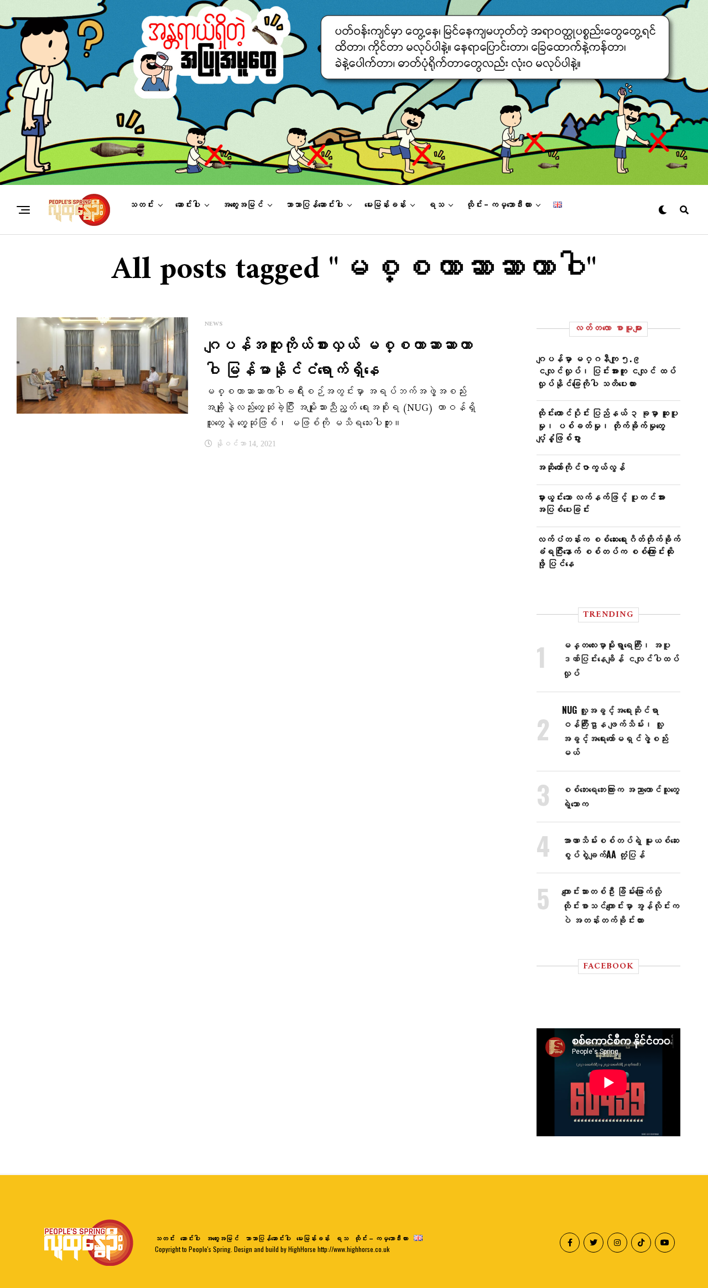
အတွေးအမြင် (242, 205)
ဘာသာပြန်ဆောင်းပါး (314, 205)
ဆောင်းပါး (187, 205)
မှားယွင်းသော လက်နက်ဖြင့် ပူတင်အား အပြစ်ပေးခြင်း (601, 503)
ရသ (436, 205)
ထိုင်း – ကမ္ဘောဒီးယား (499, 205)
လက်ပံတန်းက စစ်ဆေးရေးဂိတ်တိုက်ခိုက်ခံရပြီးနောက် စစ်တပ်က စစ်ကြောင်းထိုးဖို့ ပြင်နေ (608, 551)
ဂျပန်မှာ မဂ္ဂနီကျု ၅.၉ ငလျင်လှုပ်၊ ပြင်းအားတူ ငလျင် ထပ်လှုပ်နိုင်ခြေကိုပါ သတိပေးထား (606, 371)
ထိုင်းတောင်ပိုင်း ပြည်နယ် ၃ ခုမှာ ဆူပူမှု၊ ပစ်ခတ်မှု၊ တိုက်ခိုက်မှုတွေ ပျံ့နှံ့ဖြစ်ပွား (607, 425)
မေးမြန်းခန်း (385, 205)
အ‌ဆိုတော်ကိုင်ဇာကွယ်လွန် (581, 466)
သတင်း (141, 205)
